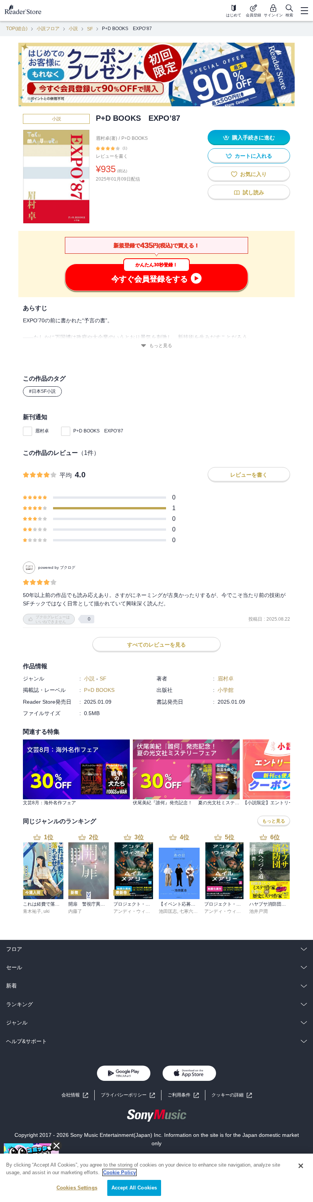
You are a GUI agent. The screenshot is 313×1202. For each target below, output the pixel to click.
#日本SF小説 (42, 391)
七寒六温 (188, 911)
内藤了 (75, 911)
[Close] (300, 1165)
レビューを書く (112, 156)
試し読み (253, 192)
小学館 (226, 690)
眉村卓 (42, 431)
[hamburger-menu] (304, 10)
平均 (66, 475)
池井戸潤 (258, 911)
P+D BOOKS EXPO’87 (98, 431)
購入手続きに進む (253, 137)
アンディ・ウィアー (134, 911)
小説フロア (48, 28)
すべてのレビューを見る (156, 645)
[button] (231, 1095)
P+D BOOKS (134, 138)
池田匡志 (168, 911)
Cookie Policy (119, 1172)
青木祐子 (32, 911)
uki (47, 911)
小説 (73, 28)
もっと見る (160, 345)
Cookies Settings (76, 1188)
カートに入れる (253, 156)
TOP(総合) (16, 28)
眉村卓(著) (106, 138)
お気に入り (253, 174)
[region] (156, 1178)
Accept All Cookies (134, 1188)
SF (90, 29)
